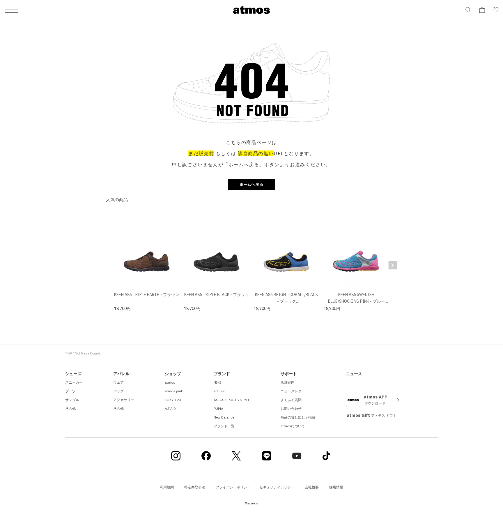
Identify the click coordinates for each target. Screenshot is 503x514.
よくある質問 (291, 400)
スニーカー (74, 382)
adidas (219, 391)
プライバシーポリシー (233, 487)
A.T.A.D (170, 408)
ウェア (118, 382)
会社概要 (312, 487)
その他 (70, 408)
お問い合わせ (291, 408)
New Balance (224, 417)
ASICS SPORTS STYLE (232, 400)
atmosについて (293, 426)
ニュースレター (293, 391)
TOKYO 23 (173, 400)
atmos (170, 382)
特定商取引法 (194, 487)
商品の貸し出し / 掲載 (298, 417)
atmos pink (174, 391)
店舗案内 (288, 382)
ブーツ (70, 391)
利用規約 (167, 487)
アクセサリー (123, 400)
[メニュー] (11, 10)
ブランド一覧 (224, 426)
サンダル (72, 400)
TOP (68, 353)
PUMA (218, 408)
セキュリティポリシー (276, 487)
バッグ (118, 391)
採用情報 (336, 487)
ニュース (354, 373)
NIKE (218, 382)
